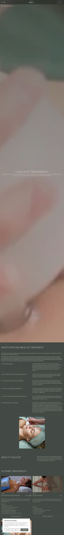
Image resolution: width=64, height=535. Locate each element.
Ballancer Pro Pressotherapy (10, 495)
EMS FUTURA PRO (37, 495)
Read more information (16, 516)
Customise (8, 529)
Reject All (16, 529)
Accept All (24, 529)
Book (60, 2)
